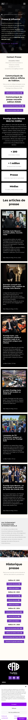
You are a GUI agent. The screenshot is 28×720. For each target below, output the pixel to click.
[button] (26, 686)
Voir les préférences (14, 712)
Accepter (14, 704)
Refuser (14, 708)
